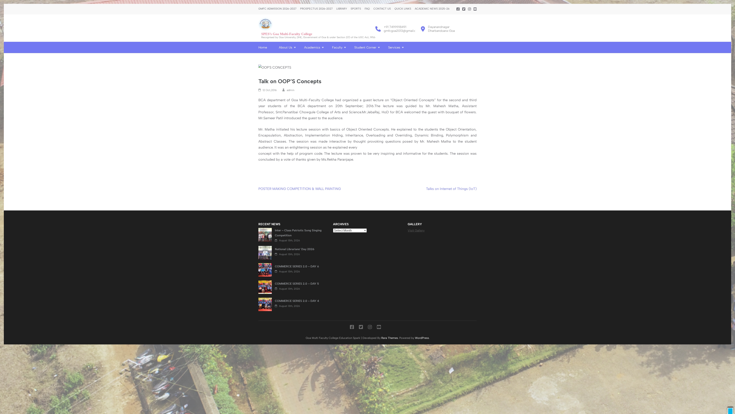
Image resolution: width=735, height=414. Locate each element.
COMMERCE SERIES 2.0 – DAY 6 (297, 266)
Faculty (337, 47)
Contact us (382, 8)
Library (341, 8)
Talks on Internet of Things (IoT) (451, 189)
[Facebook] (458, 9)
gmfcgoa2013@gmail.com (402, 31)
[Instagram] (469, 9)
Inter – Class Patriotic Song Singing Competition (298, 233)
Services (394, 47)
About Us (285, 47)
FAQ (367, 8)
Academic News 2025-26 (432, 8)
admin (290, 90)
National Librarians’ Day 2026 (294, 249)
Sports (356, 8)
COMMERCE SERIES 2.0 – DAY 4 (297, 301)
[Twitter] (463, 9)
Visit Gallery (416, 230)
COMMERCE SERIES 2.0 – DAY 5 (297, 283)
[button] (730, 411)
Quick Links (402, 8)
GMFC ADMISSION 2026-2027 (277, 8)
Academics (312, 47)
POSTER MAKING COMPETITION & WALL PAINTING (299, 189)
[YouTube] (475, 9)
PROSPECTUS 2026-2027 (316, 8)
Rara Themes (389, 338)
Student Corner (365, 47)
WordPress (422, 338)
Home (262, 47)
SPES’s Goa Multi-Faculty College (286, 34)
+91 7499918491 (395, 27)
